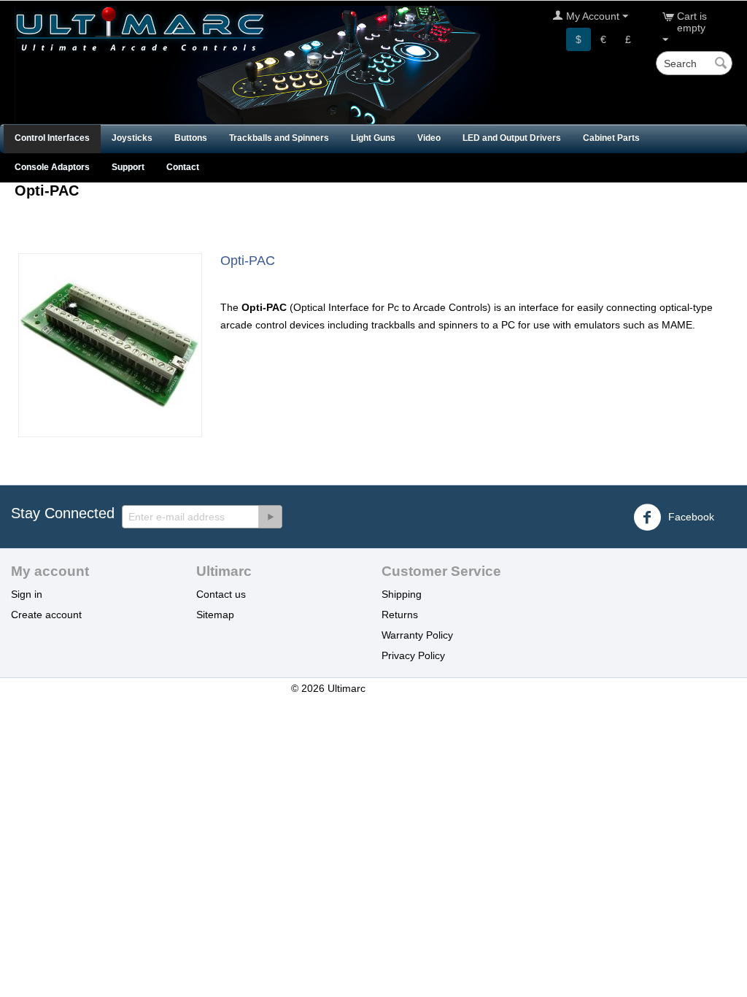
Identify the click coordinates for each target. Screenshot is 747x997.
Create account (46, 614)
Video (429, 138)
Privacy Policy (413, 655)
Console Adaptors (52, 167)
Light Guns (373, 138)
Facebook (689, 517)
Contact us (221, 594)
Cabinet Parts (611, 138)
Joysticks (132, 138)
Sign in (26, 594)
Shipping (402, 594)
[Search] (721, 64)
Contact (182, 167)
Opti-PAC (247, 260)
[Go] (270, 517)
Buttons (190, 138)
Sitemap (215, 614)
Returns (400, 614)
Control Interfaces (52, 138)
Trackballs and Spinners (279, 138)
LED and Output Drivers (511, 138)
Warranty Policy (417, 635)
